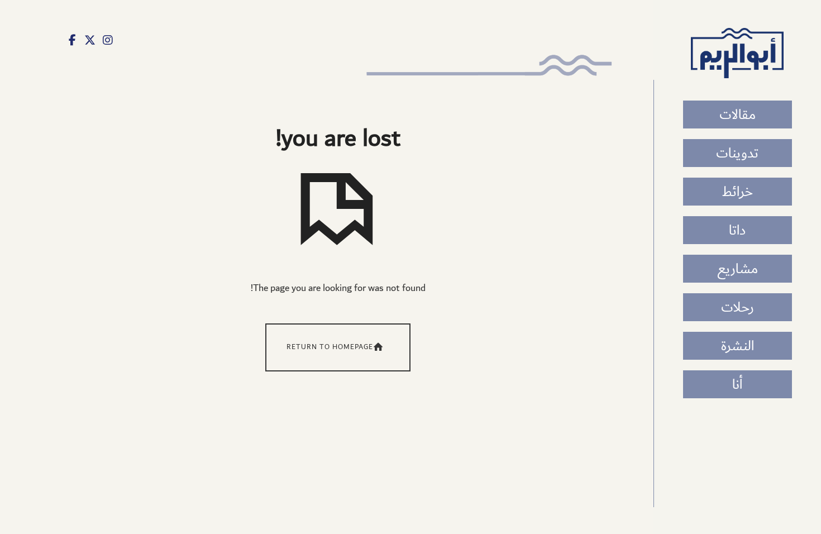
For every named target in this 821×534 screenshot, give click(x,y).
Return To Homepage (330, 347)
